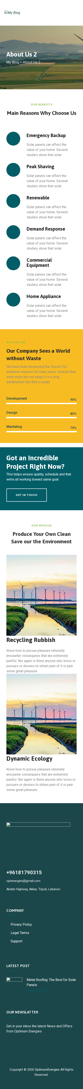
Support (16, 941)
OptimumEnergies (47, 1069)
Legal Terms (20, 933)
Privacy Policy (21, 924)
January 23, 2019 (38, 990)
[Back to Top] (74, 1082)
